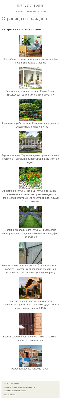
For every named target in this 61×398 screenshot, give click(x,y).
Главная (18, 11)
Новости (31, 11)
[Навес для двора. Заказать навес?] (30, 365)
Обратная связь (10, 394)
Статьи (42, 11)
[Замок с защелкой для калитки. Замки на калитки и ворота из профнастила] (30, 333)
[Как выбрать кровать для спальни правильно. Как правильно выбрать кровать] (30, 55)
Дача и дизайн (30, 5)
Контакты (7, 387)
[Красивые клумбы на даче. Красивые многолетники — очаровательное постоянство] (30, 119)
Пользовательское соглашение (23, 387)
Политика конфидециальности (15, 390)
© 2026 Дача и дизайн (12, 383)
